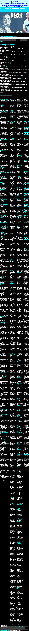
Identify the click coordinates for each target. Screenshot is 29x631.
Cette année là (3, 417)
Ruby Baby (12, 341)
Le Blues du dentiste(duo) (19, 532)
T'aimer (1, 438)
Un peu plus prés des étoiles (20, 502)
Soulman (2, 200)
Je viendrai (2, 391)
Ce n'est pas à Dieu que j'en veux (12, 145)
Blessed (18, 170)
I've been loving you (19, 307)
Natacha (25, 148)
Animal (18, 277)
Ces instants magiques (19, 551)
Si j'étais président (19, 463)
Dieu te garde (13, 159)
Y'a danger (19, 150)
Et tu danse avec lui (4, 239)
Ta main (11, 480)
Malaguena (2, 320)
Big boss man (12, 521)
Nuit (24, 149)
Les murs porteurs (18, 246)
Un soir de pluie (3, 223)
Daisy (1, 350)
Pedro (24, 107)
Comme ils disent (4, 287)
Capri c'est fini (20, 593)
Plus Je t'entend (3, 132)
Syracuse (18, 536)
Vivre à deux (12, 255)
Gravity (25, 236)
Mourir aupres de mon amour (13, 285)
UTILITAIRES (20, 9)
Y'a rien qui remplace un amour (19, 153)
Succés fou (2, 370)
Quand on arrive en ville (13, 131)
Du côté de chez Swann (12, 280)
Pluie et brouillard (12, 332)
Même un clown (12, 277)
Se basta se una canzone (20, 211)
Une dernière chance (4, 273)
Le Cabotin (2, 297)
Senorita (2, 369)
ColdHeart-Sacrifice (19, 172)
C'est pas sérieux (11, 296)
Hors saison (19, 303)
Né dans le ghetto (19, 98)
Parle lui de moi (3, 367)
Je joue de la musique (4, 258)
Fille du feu (25, 304)
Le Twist (11, 621)
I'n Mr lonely (3, 228)
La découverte (13, 194)
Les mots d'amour (18, 161)
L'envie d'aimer (3, 101)
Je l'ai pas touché (3, 354)
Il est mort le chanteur (6, 84)
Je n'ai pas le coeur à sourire (13, 185)
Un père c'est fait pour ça (6, 58)
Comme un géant (4, 149)
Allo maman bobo (4, 151)
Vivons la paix (19, 271)
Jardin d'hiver (19, 527)
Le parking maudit (12, 616)
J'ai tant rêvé (19, 526)
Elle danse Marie (19, 382)
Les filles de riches (4, 469)
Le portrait (2, 264)
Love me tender (18, 185)
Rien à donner (13, 234)
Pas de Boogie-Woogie (20, 106)
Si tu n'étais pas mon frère (20, 117)
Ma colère (14, 75)
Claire (18, 597)
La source (25, 133)
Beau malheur (20, 189)
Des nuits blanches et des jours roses (4, 445)
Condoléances (20, 232)
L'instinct (2, 74)
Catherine (12, 143)
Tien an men (3, 272)
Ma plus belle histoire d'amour (3, 195)
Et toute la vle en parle (13, 387)
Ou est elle (25, 400)
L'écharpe (19, 620)
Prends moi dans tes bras (12, 225)
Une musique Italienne (12, 493)
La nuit (1, 106)
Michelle (18, 461)
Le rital (1, 393)
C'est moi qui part (4, 381)
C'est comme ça (20, 229)
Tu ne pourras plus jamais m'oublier (20, 581)
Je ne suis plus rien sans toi (13, 308)
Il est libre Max (20, 586)
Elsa (19, 61)
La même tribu (13, 599)
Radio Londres (3, 188)
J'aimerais (12, 183)
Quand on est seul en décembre (19, 257)
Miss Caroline (12, 623)
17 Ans (1, 415)
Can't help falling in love (19, 180)
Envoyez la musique (12, 170)
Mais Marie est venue (4, 399)
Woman (25, 233)
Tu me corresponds (19, 352)
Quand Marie (12, 227)
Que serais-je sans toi (19, 84)
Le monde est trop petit (12, 614)
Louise (18, 447)
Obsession (25, 392)
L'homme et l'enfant (12, 510)
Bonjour (18, 592)
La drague (19, 510)
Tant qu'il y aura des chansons (12, 482)
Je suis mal (25, 319)
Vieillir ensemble (12, 253)
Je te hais (2, 389)
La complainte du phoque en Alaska (13, 590)
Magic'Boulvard (20, 372)
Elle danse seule (19, 434)
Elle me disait (12, 161)
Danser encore (3, 251)
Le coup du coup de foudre (13, 609)
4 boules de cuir (13, 100)
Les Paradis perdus (4, 359)
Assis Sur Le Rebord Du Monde (19, 280)
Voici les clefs (19, 465)
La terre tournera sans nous (4, 124)
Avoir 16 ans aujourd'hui (12, 518)
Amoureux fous (20, 544)
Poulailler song (3, 164)
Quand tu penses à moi (12, 229)
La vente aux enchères (19, 482)
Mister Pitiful (12, 291)
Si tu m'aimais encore (13, 239)
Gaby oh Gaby (3, 140)
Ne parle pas (12, 215)
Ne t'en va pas (3, 333)
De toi (18, 458)
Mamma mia (26, 101)
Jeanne (25, 460)
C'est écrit (25, 63)
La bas (24, 146)
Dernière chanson (19, 291)
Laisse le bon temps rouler (12, 598)
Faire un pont (13, 303)
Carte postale (19, 284)
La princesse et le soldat (20, 615)
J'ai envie (18, 603)
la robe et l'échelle (19, 319)
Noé (24, 389)
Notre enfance (13, 452)
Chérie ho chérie (12, 540)
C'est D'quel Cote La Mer (12, 373)
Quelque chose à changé (20, 111)
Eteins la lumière (4, 187)
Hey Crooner (19, 514)
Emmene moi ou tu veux (12, 553)
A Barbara (12, 356)
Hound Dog (19, 182)
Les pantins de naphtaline (20, 334)
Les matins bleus (3, 128)
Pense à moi (19, 205)
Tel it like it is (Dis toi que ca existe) (20, 125)
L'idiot (24, 99)
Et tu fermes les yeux (4, 121)
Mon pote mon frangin (13, 212)
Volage (18, 149)
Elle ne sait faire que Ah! (18, 87)
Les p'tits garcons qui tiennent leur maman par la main (13, 437)
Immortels (2, 142)
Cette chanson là (4, 63)
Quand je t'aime (12, 466)
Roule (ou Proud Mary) (12, 339)
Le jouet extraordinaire (3, 424)
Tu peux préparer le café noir (19, 136)
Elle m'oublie (26, 242)
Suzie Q (11, 123)
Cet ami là (12, 376)
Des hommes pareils (19, 294)
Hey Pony (12, 562)
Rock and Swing (12, 266)
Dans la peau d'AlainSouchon (13, 378)
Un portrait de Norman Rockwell (20, 145)
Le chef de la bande (19, 401)
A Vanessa (2, 378)
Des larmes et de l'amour (20, 365)
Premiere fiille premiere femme (4, 338)
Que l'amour (12, 470)
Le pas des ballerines (19, 325)
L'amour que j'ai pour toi (13, 312)
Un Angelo (25, 123)
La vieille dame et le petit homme (4, 460)
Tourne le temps (12, 488)
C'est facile (12, 530)
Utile (24, 447)
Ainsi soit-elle (12, 292)
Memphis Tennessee (5, 77)
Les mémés (19, 446)
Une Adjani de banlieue (3, 478)
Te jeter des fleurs (19, 267)
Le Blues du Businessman (3, 412)
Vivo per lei (2, 176)
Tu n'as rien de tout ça (20, 131)
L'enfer (11, 204)
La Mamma (2, 295)
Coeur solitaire (13, 542)
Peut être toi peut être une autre (13, 463)
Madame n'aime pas (19, 338)
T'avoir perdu (12, 343)
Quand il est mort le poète (20, 496)
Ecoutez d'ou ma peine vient (3, 156)
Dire (1, 253)
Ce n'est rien (26, 273)
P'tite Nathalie (20, 572)
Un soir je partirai (4, 480)
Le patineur (26, 354)
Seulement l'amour (12, 500)
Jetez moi (12, 190)
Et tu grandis (3, 383)
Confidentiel (26, 142)
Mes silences (12, 209)
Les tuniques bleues (12, 618)
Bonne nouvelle (18, 283)
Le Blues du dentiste (19, 534)
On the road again (4, 211)
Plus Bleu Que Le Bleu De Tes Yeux (13, 219)
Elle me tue (2, 382)
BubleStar (25, 457)
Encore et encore (19, 299)
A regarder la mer (4, 112)
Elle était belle (20, 599)
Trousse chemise (3, 311)
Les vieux (25, 168)
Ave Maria (2, 286)
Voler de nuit (3, 275)
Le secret (12, 428)
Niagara (25, 388)
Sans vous (2, 474)
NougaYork (12, 105)
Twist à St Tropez (12, 346)
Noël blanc (25, 131)
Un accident (3, 65)
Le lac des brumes (19, 623)
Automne (25, 259)
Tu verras (12, 107)
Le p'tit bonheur (18, 223)
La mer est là (3, 122)
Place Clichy (26, 409)
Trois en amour (13, 344)
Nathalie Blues (13, 112)
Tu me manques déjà (5, 87)
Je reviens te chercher (19, 478)
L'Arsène (25, 177)
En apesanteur (3, 254)
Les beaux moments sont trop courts (20, 329)
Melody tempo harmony (3, 210)
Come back (12, 543)
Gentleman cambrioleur (26, 173)
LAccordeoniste (20, 159)
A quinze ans (3, 442)
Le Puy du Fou (13, 416)
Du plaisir (12, 498)
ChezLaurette (16, 78)
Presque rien (19, 345)
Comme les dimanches (12, 300)
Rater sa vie (3, 49)
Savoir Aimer (19, 261)
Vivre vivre (19, 376)
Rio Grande (19, 112)
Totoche (11, 248)
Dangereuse (3, 352)
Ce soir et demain (4, 247)
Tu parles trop (20, 133)
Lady (11, 310)
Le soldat (18, 248)
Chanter (18, 231)
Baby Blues (12, 520)
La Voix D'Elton (13, 406)
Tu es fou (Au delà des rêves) (20, 456)
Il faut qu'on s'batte (19, 438)
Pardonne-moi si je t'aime (18, 81)
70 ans (11, 355)
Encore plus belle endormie (4, 448)
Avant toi (2, 244)
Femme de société (4, 410)
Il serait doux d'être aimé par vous (20, 561)
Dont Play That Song (4, 110)
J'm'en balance (20, 608)
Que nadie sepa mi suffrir (20, 260)
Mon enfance (12, 210)
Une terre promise (19, 139)
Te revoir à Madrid (12, 485)
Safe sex (2, 271)
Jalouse (1, 385)
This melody (26, 433)
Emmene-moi (3, 62)
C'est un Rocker (13, 533)
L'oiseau (2, 265)
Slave (18, 375)
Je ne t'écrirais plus (4, 386)
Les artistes (12, 421)
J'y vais (18, 238)
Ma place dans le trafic (20, 340)
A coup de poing (12, 140)
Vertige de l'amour (4, 146)
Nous (24, 105)
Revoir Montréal (12, 477)
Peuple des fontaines (19, 344)
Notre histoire (13, 216)
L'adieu (11, 398)
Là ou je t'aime (13, 403)
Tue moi (18, 269)
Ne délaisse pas (20, 100)
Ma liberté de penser (19, 251)
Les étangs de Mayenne (13, 430)
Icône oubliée (13, 564)
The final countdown (19, 214)
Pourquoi (12, 223)
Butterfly (12, 271)
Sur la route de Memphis (20, 122)
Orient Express (20, 568)
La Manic (18, 426)
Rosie (18, 348)
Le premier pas (3, 464)
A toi (24, 216)
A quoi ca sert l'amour (19, 157)
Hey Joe (25, 208)
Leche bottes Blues (5, 83)
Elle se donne (12, 166)
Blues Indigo (26, 267)
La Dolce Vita (3, 355)
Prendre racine (3, 270)
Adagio (1, 168)
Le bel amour (3, 126)
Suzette (11, 267)
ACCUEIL (2, 9)
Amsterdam (26, 161)
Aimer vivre (26, 240)
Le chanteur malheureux (3, 422)
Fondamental (3, 256)
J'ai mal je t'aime (19, 605)
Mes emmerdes (3, 299)
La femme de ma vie (4, 332)
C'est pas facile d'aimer (13, 148)
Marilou (11, 323)
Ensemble (2, 171)
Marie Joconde (3, 129)
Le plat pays (26, 167)
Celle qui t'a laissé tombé (12, 526)
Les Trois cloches (18, 163)
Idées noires (2, 205)
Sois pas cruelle (13, 342)
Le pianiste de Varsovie (20, 484)
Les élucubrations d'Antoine (4, 179)
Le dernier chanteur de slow (12, 409)
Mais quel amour (3, 400)
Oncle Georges (13, 455)
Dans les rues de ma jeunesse (20, 451)
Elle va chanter (3, 118)
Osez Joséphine (3, 145)
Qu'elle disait (3, 133)
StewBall (25, 120)
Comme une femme (5, 81)
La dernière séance (12, 593)
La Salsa (2, 206)
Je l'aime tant (19, 607)
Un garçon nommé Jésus (12, 495)
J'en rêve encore (18, 440)
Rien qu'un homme (4, 134)
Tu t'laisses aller (3, 312)
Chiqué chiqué (3, 349)
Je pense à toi (3, 330)
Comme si (2, 238)
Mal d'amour (3, 435)
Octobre (18, 342)
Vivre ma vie (12, 258)
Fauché (11, 557)
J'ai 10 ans (2, 160)
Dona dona (2, 419)
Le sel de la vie (20, 369)
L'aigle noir (2, 193)
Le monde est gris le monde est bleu (19, 203)
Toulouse (12, 106)
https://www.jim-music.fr (15, 630)
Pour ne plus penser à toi (12, 222)
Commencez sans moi (19, 556)
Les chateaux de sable (12, 116)
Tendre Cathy (3, 345)
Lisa (17, 336)
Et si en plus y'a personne (3, 158)
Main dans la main (4, 363)
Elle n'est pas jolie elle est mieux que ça (13, 164)
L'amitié (18, 388)
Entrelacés (12, 302)
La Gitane (19, 217)
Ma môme (25, 192)
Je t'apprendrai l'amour (3, 388)
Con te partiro (3, 175)
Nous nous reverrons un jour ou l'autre (4, 304)
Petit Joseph (26, 406)
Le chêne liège (20, 321)
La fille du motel (12, 595)
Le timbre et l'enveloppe (22, 69)
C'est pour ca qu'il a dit (12, 151)
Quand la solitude (12, 468)
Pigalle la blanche (4, 212)
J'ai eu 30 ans (26, 314)
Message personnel (19, 390)
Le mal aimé (2, 426)
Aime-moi (2, 377)
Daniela (11, 548)
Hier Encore (2, 291)
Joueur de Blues (4, 46)
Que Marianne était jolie (14, 49)
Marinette (12, 206)
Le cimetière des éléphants (13, 606)
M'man (11, 624)
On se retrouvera (19, 360)
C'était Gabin (12, 375)
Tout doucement (3, 219)
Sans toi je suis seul (19, 90)
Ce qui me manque (12, 371)
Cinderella (12, 298)
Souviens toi (19, 265)
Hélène (25, 310)
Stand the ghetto (4, 214)
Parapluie (20, 75)
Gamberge (12, 181)
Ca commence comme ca (20, 549)
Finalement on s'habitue (13, 177)
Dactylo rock (12, 547)
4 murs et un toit (3, 203)
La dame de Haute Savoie (19, 317)
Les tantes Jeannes (19, 493)
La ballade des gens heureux (20, 460)
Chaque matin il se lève (13, 538)
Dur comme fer (20, 297)
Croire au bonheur (12, 156)
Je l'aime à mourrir (19, 310)
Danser (25, 278)
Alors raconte (19, 469)
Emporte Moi (3, 120)
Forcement (25, 305)
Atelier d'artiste (11, 360)
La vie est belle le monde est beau (20, 618)
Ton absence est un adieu (19, 129)
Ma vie (1, 131)
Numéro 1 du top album (12, 454)
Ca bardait (12, 508)
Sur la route (19, 442)
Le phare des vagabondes (26, 356)
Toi (9, 62)
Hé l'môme (12, 182)
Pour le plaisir (20, 571)
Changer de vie (3, 326)
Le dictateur (3, 461)
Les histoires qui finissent (3, 395)
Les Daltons (26, 222)
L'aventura (19, 200)
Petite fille (2, 336)
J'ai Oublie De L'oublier (12, 576)
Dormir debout (20, 295)
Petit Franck (19, 374)
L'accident (12, 587)
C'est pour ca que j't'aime (19, 595)
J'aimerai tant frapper (13, 305)
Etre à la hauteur (18, 191)
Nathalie (18, 494)
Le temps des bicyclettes (6, 55)
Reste (11, 232)
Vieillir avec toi (20, 270)
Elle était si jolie (3, 117)
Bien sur (11, 142)
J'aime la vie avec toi (4, 328)
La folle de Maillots (4, 454)
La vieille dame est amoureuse (4, 457)
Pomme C (2, 269)
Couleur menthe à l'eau (6, 90)
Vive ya (1, 231)
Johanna (2, 331)
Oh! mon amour (3, 366)
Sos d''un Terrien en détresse (12, 135)
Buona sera (2, 277)
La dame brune (3, 192)
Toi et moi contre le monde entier (4, 430)
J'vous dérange (13, 586)
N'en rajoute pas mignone (12, 327)
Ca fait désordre (11, 523)
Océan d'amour (3, 365)
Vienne (1, 198)
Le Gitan (11, 200)
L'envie (24, 245)
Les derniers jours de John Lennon (12, 426)
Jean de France (13, 393)
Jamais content (3, 161)
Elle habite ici (19, 436)
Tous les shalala (3, 428)
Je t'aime (11, 187)
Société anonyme (19, 119)
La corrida (19, 315)
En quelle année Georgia (19, 72)
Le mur (18, 244)
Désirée (18, 475)
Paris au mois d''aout (4, 306)
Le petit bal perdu (4, 233)
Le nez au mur (13, 203)
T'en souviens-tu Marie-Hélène (13, 244)
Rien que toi (12, 337)
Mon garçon (12, 448)
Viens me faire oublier (13, 351)
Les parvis (2, 69)
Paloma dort (19, 104)
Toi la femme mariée (4, 315)
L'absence (12, 394)
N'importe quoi (20, 253)
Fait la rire (19, 602)
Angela (25, 254)
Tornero (25, 122)
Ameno (18, 197)
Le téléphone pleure (4, 427)
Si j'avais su (12, 237)
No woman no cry (4, 226)
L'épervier (25, 117)
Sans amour (12, 236)
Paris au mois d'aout (5, 89)
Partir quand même (19, 393)
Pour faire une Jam (4, 308)
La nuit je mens (10, 69)
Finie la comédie (11, 179)
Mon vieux (12, 214)
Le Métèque (19, 430)
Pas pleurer (25, 106)
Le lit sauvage (3, 463)
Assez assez (25, 258)
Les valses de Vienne (19, 371)
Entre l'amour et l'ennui (13, 168)
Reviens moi (12, 333)
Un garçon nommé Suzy (16, 46)
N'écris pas (25, 386)
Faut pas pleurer (11, 174)
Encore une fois (20, 476)
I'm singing (12, 392)
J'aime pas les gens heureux (13, 573)
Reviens (11, 233)
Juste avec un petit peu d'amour (19, 142)
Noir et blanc (19, 254)
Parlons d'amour (18, 570)
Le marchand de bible (12, 611)
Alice (11, 516)
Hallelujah (25, 205)
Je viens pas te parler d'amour (13, 192)
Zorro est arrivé (20, 541)
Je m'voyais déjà (3, 292)
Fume (11, 558)
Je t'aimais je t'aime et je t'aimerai (19, 313)
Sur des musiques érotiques (19, 578)
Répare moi (2, 339)
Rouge (24, 154)
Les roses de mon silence (19, 506)
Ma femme (2, 398)
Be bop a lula (19, 417)
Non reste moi (3, 334)
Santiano (25, 118)
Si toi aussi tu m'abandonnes (20, 114)
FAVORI (15, 9)
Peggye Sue (2, 236)
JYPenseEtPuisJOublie (4, 420)
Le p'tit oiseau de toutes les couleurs (20, 487)
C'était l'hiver (19, 287)
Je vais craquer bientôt (13, 584)
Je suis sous (12, 101)
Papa (1, 402)
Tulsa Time (12, 504)
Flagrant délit (20, 558)
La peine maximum (4, 100)
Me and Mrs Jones (4, 221)
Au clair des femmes (5, 52)
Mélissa (25, 378)
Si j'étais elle (26, 421)
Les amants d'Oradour (12, 418)
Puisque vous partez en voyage (19, 396)
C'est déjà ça (2, 154)
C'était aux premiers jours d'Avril (4, 114)
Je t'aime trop (12, 582)
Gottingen (2, 190)
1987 (1, 243)
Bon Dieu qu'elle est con (20, 524)
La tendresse (12, 197)
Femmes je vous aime (6, 78)
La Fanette (25, 165)
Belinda (2, 416)
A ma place (2, 186)
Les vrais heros (13, 620)
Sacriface (19, 173)
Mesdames (12, 208)
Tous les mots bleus (4, 371)
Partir (24, 403)
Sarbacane (19, 349)
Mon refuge (26, 385)
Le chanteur (12, 129)
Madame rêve (3, 144)
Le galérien (19, 221)
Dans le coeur (13, 157)
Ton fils (25, 155)
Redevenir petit (3, 472)
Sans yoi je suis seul (4, 344)
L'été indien (26, 223)
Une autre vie (3, 138)
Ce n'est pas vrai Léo (4, 443)
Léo (10, 411)
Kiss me (1, 240)
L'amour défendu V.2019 (20, 612)
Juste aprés (25, 145)
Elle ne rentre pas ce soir (13, 550)
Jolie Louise (12, 261)
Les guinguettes (3, 127)
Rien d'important (12, 335)
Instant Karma (13, 61)
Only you (5, 56)
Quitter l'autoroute (12, 474)
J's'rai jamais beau (4, 392)
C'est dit (2, 250)
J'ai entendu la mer (4, 353)
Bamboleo (19, 520)
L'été (1, 208)
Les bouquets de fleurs (12, 423)
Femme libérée (13, 120)
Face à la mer (3, 255)
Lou (1, 361)
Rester (24, 419)
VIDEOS (23, 9)
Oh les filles (2, 183)
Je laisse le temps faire (19, 236)
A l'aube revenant (19, 275)
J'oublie (25, 325)
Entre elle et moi (3, 450)
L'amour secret (13, 402)
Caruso (18, 228)
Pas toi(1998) (26, 150)
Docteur (25, 286)
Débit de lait (3, 317)
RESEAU (12, 9)
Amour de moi (13, 358)
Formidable (2, 289)
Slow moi (2, 475)
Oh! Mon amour (16, 52)
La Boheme (2, 294)
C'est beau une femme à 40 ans (20, 554)
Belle (1, 348)
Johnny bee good (3, 374)
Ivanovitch (25, 312)
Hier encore (4, 71)
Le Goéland (19, 621)
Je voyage (2, 293)
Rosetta (2, 343)
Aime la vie (19, 227)
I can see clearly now (15, 63)
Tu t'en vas (2, 137)
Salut (24, 225)
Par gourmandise (4, 305)
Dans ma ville (19, 598)
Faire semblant (13, 172)
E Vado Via (12, 388)
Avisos (24, 262)
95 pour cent (19, 421)
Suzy (11, 479)
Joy (17, 366)
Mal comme (2, 364)
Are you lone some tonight (19, 178)
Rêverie (25, 109)
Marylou (11, 275)
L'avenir (16, 58)
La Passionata (20, 515)
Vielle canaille (20, 148)
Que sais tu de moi (4, 408)
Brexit (6, 68)
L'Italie (1, 360)
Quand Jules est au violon (20, 499)
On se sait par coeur (4, 267)
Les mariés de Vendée (13, 433)
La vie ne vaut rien (4, 162)
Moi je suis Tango (19, 517)
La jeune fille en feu (12, 66)
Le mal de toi (19, 367)
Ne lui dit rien (13, 325)
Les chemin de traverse (20, 332)
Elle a (11, 160)
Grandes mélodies (4, 327)
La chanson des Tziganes (13, 396)
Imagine (25, 231)
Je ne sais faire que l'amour (13, 581)
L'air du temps (20, 239)
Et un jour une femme (20, 234)
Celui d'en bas (3, 245)
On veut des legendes (19, 102)
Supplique (19, 422)
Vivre (22, 61)
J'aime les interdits (12, 571)
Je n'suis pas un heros (6, 72)
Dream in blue (20, 380)
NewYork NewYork (19, 408)
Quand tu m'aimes (4, 309)
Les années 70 (13, 420)
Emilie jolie (25, 295)
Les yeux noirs (4, 61)
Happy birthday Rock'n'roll (13, 560)
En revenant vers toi (12, 555)
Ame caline (3, 66)
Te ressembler (20, 350)
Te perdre (19, 127)
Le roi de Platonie (4, 465)
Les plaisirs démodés (4, 298)
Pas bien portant (18, 413)
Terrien (25, 432)
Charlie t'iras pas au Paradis (20, 473)
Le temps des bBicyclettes (12, 444)
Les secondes (12, 205)
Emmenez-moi (3, 288)
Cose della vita (20, 209)
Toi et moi (2, 310)
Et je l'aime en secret (4, 433)
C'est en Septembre (19, 471)
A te (1, 173)
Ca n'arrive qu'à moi (5, 75)
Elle (1, 116)
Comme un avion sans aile (4, 282)
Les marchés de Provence (20, 490)
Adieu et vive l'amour (19, 590)
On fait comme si (4, 266)
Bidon (1, 153)
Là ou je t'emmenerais (20, 241)
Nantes (1, 197)
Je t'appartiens (20, 480)
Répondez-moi (20, 347)
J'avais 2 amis (12, 306)
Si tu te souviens (3, 136)
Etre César (12, 385)
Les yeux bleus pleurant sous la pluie (13, 315)
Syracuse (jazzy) (20, 537)
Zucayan (25, 450)
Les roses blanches (4, 216)
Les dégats (25, 360)
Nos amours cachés (12, 450)
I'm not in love (3, 104)
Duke (7, 74)
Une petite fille (13, 109)
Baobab (11, 366)
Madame (2, 397)
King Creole (19, 183)
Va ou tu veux (13, 251)
